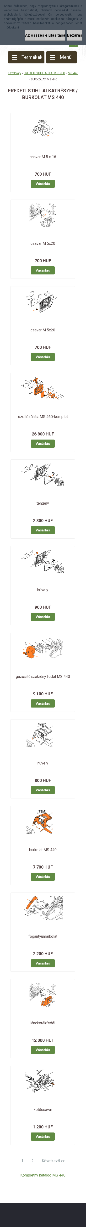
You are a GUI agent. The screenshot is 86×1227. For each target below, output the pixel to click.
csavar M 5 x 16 (43, 157)
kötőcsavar (43, 1109)
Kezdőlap (14, 73)
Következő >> (53, 1161)
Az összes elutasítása (45, 35)
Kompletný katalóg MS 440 (42, 1175)
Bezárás (74, 35)
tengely (43, 503)
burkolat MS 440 (43, 850)
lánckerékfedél (42, 1023)
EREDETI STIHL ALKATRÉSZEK (44, 73)
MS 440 (73, 73)
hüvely (43, 763)
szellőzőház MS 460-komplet (43, 416)
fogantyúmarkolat (42, 936)
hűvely (42, 590)
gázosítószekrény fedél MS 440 (43, 676)
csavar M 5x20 (43, 243)
